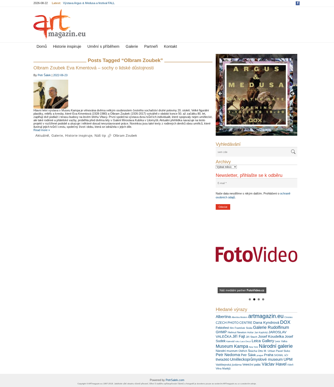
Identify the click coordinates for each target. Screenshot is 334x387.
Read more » (41, 130)
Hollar (250, 332)
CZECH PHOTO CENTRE (234, 322)
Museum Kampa (232, 346)
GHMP (221, 332)
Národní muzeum (227, 350)
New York (253, 347)
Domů (42, 46)
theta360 (222, 359)
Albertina (223, 317)
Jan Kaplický (261, 332)
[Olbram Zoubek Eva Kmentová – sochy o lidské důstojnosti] (122, 94)
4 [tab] (263, 299)
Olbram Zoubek (125, 135)
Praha (268, 355)
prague (260, 355)
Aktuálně (42, 135)
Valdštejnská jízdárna (229, 364)
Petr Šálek (248, 355)
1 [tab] (250, 299)
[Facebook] (298, 3)
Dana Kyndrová (266, 323)
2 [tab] (254, 299)
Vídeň (290, 364)
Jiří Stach (251, 336)
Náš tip (100, 135)
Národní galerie (276, 346)
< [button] (220, 94)
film (232, 327)
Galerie (132, 46)
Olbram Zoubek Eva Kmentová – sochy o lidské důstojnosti (93, 67)
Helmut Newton (237, 332)
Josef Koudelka (271, 336)
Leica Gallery (263, 341)
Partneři (151, 46)
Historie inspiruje (67, 46)
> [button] (292, 94)
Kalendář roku (232, 341)
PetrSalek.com (175, 380)
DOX (285, 322)
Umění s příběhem (103, 46)
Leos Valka (281, 341)
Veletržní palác (251, 364)
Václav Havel (274, 364)
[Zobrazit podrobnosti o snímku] (256, 95)
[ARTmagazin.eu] (59, 24)
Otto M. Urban (266, 350)
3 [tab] (259, 299)
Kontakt (170, 46)
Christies (288, 317)
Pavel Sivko (283, 350)
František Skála (243, 327)
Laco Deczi (245, 341)
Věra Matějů (223, 368)
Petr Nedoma (228, 354)
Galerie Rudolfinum (271, 327)
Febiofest (222, 328)
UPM (288, 359)
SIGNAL (278, 355)
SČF (286, 355)
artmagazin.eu (266, 316)
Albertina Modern (239, 317)
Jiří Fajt (238, 336)
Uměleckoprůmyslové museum (256, 359)
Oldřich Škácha (248, 350)
